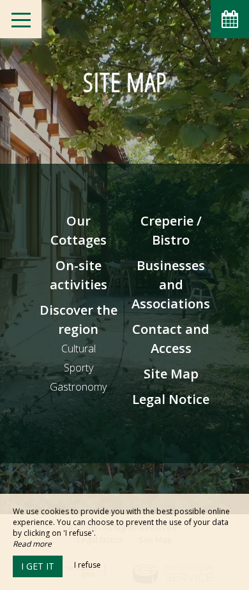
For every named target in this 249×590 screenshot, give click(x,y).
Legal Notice (170, 399)
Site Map (171, 373)
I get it (37, 566)
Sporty (78, 368)
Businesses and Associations (171, 284)
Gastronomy (78, 387)
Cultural (78, 349)
